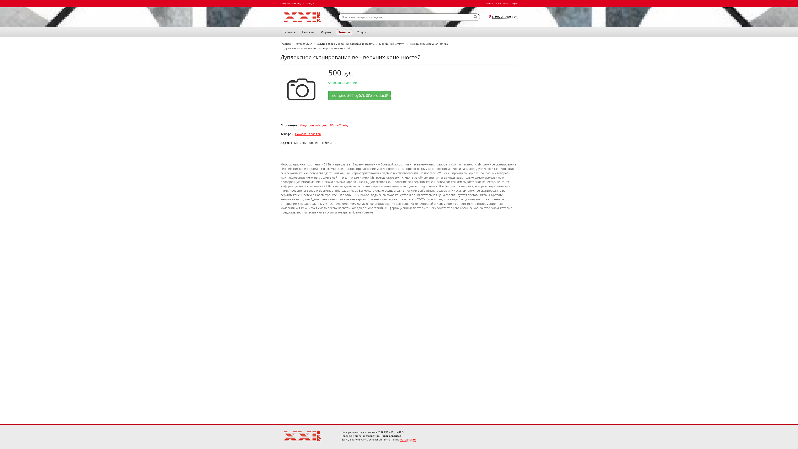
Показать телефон (308, 134)
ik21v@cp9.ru (408, 439)
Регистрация (510, 3)
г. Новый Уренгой (504, 17)
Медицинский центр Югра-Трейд (324, 125)
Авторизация (493, 3)
